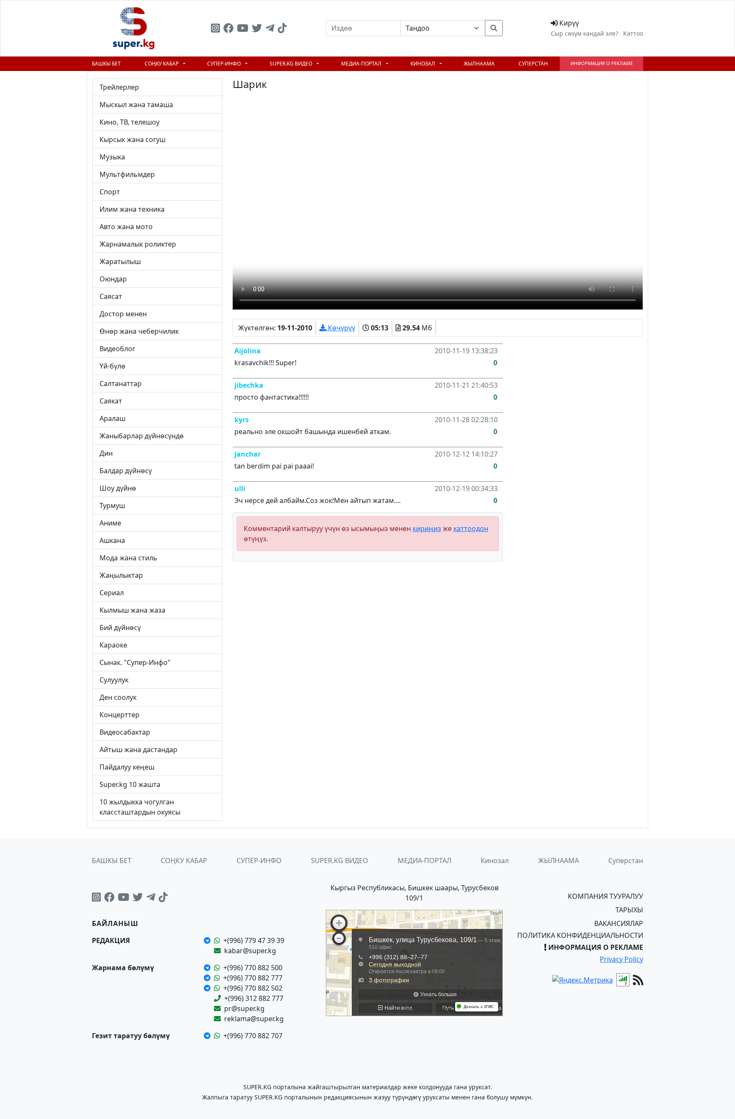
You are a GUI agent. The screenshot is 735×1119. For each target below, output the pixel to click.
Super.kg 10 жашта (130, 784)
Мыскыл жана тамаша (136, 104)
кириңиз (427, 528)
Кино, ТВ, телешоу (130, 122)
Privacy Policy (621, 959)
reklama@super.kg (254, 1018)
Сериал (112, 592)
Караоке (113, 645)
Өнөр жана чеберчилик (139, 331)
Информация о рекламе (601, 63)
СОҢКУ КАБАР (162, 63)
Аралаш (112, 418)
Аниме (110, 523)
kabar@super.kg (250, 950)
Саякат (111, 401)
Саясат (111, 296)
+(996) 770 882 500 (252, 967)
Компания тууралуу (605, 896)
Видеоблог (117, 348)
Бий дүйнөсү (120, 627)
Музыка (112, 157)
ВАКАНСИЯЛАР (618, 923)
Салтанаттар (121, 383)
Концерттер (120, 714)
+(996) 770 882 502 (252, 988)
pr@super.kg (244, 1008)
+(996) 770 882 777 (252, 978)
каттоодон (470, 528)
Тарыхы (629, 910)
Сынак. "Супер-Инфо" (135, 662)
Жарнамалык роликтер (138, 244)
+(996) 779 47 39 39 (253, 940)
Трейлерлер (119, 87)
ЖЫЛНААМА (479, 63)
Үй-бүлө (112, 366)
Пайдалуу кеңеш (127, 767)
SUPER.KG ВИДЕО (291, 63)
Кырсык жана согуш (132, 139)
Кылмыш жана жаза (132, 610)
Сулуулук (114, 679)
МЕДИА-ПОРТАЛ (362, 63)
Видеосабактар (125, 732)
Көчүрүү (340, 327)
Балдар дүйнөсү (126, 470)
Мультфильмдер (127, 174)
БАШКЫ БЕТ (106, 63)
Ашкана (112, 540)
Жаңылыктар (121, 575)
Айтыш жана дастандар (138, 749)
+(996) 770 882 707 (252, 1035)
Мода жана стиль (128, 557)
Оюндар (113, 279)
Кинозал (423, 63)
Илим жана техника (132, 209)
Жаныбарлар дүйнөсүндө (142, 435)
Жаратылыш (120, 261)
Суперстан (533, 63)
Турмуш (112, 505)
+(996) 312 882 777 (253, 998)
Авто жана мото (126, 226)
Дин (106, 453)
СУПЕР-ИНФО (224, 63)
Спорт (110, 191)
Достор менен (123, 313)
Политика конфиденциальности (580, 935)
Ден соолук (118, 697)
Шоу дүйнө (118, 488)
